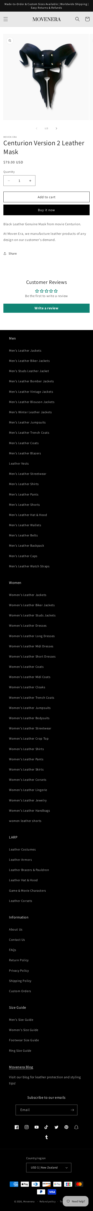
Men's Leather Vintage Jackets (31, 392)
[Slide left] (37, 128)
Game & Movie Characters (27, 890)
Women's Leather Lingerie (28, 790)
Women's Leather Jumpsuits (30, 708)
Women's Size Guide (23, 1030)
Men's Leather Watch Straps (29, 566)
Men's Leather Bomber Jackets (31, 381)
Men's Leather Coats (24, 443)
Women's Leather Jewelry (28, 800)
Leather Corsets (20, 901)
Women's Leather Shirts (26, 749)
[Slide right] (56, 128)
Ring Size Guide (20, 1050)
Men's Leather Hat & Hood (28, 515)
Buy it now (46, 210)
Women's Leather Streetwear (30, 728)
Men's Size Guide (21, 1020)
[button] (6, 19)
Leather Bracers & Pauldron (29, 870)
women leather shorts (25, 821)
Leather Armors (20, 860)
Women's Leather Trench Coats (31, 698)
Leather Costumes (22, 849)
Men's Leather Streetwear (27, 474)
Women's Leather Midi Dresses (31, 646)
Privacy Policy (19, 970)
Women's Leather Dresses (28, 625)
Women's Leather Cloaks (27, 687)
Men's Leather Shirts (24, 484)
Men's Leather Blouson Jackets (31, 402)
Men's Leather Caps (23, 556)
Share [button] (13, 253)
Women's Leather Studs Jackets (32, 615)
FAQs (12, 950)
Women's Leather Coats (26, 667)
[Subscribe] (72, 1110)
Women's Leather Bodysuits (29, 718)
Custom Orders (20, 991)
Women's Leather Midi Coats (30, 677)
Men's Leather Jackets (25, 350)
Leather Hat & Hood (23, 880)
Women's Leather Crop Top (29, 738)
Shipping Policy (20, 981)
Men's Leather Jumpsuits (27, 422)
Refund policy (48, 1201)
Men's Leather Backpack (26, 545)
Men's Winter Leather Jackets (30, 412)
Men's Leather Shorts (24, 505)
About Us (16, 929)
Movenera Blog (21, 1067)
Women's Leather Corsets (27, 780)
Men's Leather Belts (23, 535)
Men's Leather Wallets (25, 525)
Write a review (46, 308)
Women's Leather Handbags (29, 810)
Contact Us (17, 940)
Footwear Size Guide (24, 1040)
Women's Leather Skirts (26, 769)
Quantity (9, 172)
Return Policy (19, 960)
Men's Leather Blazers (25, 453)
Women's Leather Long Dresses (32, 636)
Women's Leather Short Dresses (32, 656)
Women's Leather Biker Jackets (32, 605)
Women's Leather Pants (26, 759)
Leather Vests (19, 463)
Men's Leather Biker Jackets (29, 361)
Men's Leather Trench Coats (29, 432)
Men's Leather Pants (23, 494)
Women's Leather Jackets (27, 595)
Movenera (29, 1201)
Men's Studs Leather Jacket (29, 371)
